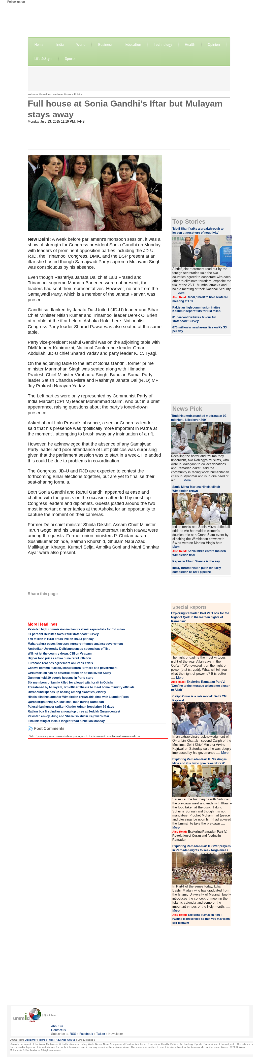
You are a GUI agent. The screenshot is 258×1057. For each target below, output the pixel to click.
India (60, 44)
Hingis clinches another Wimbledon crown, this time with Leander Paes (78, 697)
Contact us (58, 1030)
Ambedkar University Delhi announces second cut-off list (69, 649)
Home (39, 44)
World (80, 44)
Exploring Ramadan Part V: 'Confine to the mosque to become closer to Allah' (200, 686)
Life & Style (43, 58)
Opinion (214, 44)
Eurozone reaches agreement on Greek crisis (60, 663)
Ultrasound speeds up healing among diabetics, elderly (67, 692)
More (181, 293)
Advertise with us (65, 1039)
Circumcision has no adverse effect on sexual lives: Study (69, 673)
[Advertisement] (129, 78)
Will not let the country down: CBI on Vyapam (60, 653)
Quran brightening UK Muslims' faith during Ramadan (66, 702)
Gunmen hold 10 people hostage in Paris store (60, 677)
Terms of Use (46, 1039)
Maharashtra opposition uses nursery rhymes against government (75, 643)
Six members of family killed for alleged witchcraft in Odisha (70, 682)
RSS (73, 1034)
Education (133, 44)
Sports (70, 58)
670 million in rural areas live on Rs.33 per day (61, 639)
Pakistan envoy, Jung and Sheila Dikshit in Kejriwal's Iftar (68, 716)
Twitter (100, 1034)
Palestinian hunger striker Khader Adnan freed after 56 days (71, 706)
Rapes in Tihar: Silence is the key (196, 561)
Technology (163, 44)
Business (105, 44)
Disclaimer (30, 1039)
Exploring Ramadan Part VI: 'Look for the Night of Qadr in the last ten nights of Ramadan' (200, 617)
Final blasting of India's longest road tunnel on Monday (66, 721)
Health (190, 44)
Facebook (86, 1034)
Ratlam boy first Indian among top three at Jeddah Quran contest (74, 711)
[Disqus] (97, 806)
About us (57, 1026)
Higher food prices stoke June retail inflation (59, 658)
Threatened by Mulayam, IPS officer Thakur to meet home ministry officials (81, 687)
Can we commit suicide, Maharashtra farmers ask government (72, 668)
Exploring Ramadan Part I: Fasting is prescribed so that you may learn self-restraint (201, 918)
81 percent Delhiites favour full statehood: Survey (63, 634)
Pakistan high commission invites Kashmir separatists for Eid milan (76, 629)
